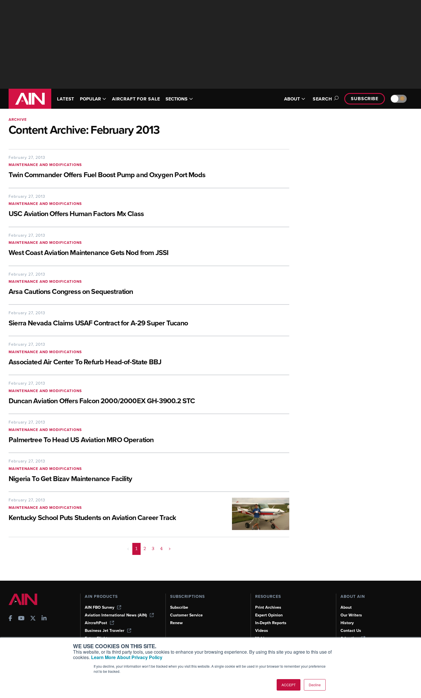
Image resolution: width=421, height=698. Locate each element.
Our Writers (351, 615)
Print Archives (268, 607)
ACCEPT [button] (289, 684)
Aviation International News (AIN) (116, 615)
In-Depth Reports (270, 622)
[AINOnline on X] (33, 618)
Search (322, 99)
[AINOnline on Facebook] (10, 618)
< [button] (128, 548)
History (347, 622)
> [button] (169, 548)
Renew (176, 622)
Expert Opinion (269, 615)
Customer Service (186, 615)
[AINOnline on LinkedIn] (44, 618)
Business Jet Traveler (104, 630)
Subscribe (364, 98)
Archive (18, 119)
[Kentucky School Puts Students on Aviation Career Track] (256, 514)
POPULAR (90, 99)
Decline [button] (315, 684)
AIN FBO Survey (99, 607)
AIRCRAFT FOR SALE (136, 99)
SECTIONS (177, 99)
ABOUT (292, 99)
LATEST (65, 99)
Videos (261, 630)
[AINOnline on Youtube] (21, 618)
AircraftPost (96, 622)
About (346, 607)
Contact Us (351, 630)
